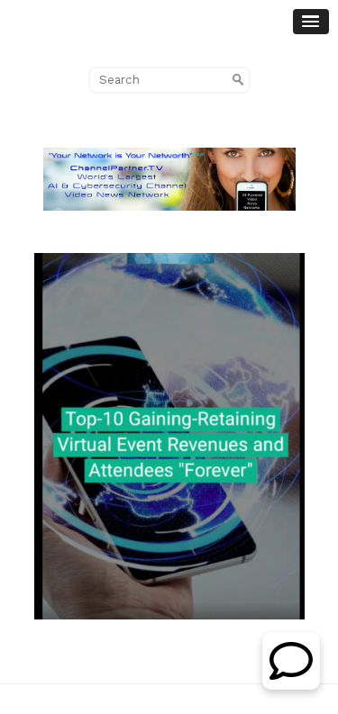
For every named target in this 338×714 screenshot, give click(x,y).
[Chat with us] (291, 684)
